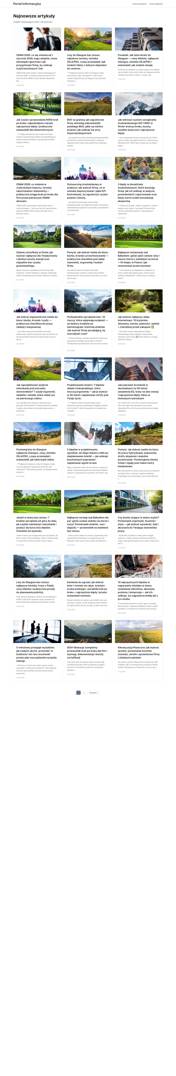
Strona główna (156, 4)
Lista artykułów (139, 4)
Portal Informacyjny (27, 4)
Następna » (93, 693)
